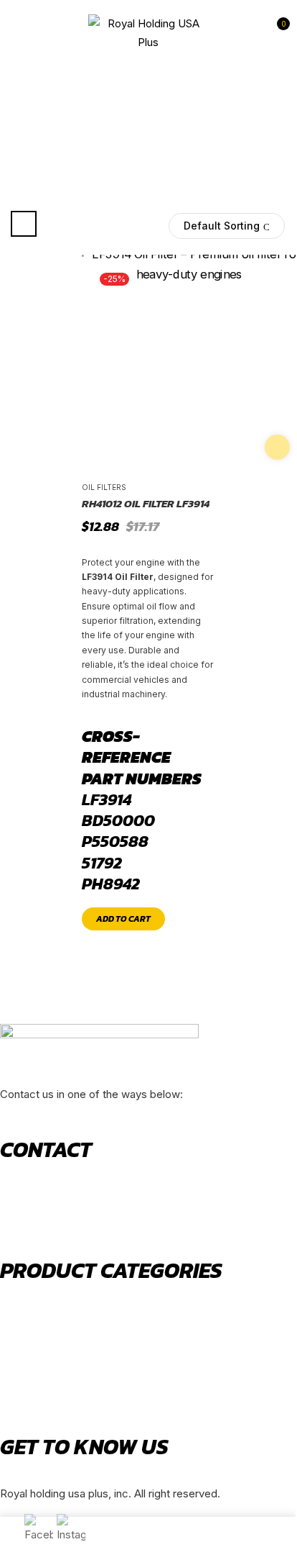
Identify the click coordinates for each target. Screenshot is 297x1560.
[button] (276, 33)
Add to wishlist (277, 447)
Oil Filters (104, 487)
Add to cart (123, 918)
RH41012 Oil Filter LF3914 (145, 503)
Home (48, 133)
